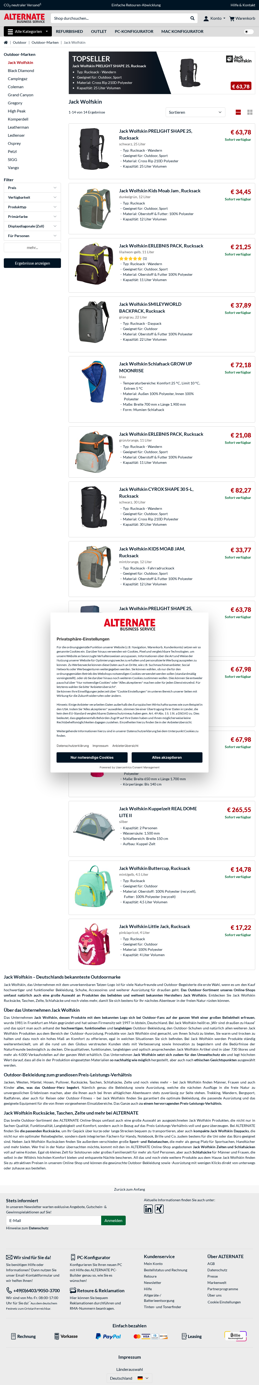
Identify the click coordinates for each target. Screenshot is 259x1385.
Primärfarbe (18, 216)
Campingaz (17, 78)
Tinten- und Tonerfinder (162, 1307)
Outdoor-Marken (45, 42)
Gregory (15, 102)
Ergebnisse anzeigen (32, 263)
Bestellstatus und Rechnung (165, 1270)
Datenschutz (39, 1228)
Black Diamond (21, 70)
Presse (212, 1276)
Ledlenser (16, 135)
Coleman (16, 86)
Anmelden (113, 1220)
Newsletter (152, 1282)
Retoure (150, 1276)
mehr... (32, 247)
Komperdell (18, 119)
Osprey (14, 143)
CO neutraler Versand (22, 5)
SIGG (12, 159)
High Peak (17, 110)
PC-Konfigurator (134, 31)
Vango (13, 167)
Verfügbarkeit (19, 197)
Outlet (99, 31)
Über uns (214, 1295)
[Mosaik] (250, 112)
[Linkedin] (148, 1208)
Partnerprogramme (222, 1289)
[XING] (159, 1208)
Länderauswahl (129, 1369)
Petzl (12, 151)
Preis (12, 188)
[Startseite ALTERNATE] (24, 18)
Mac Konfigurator (182, 31)
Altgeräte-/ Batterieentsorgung (159, 1298)
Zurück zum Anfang (129, 1189)
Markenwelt (216, 1282)
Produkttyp (17, 207)
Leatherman (18, 127)
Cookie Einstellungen (224, 1302)
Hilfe (235, 5)
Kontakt (249, 5)
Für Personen (18, 236)
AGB (211, 1263)
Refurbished (69, 31)
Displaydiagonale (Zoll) (26, 226)
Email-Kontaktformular (34, 1275)
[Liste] (238, 112)
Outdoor (20, 42)
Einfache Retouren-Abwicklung (136, 5)
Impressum (129, 1357)
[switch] (249, 31)
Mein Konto (153, 1263)
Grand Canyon (20, 94)
